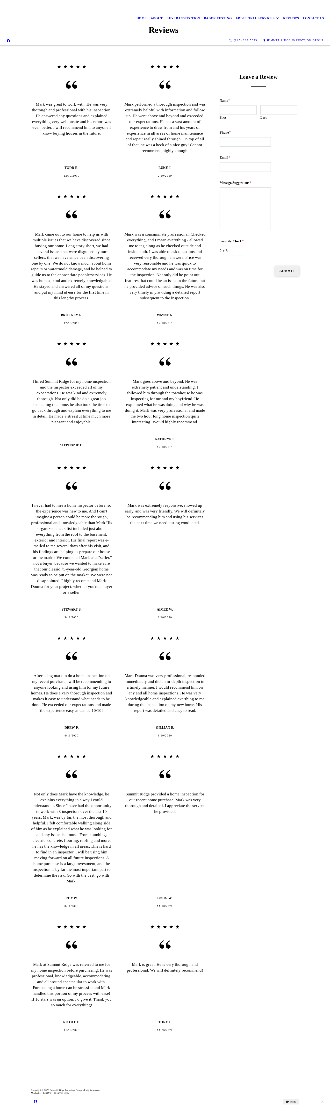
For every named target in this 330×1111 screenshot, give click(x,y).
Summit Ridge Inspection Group (294, 40)
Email (225, 157)
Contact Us (313, 18)
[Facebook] (8, 40)
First (223, 117)
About (157, 18)
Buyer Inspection (183, 18)
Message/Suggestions (235, 183)
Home (141, 18)
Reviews (291, 18)
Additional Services (255, 18)
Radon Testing (218, 18)
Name (225, 100)
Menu (292, 1101)
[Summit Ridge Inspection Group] (25, 18)
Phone (225, 132)
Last (263, 117)
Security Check (232, 241)
